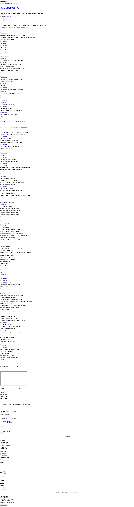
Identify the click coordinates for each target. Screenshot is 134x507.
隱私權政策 (73, 492)
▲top (1, 424)
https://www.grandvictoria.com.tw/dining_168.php (13, 388)
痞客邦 (7, 418)
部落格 (4, 19)
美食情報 (9, 16)
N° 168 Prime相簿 (24, 127)
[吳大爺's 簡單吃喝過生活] (0, 454)
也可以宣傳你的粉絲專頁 (3, 455)
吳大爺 (1, 412)
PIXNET (59, 492)
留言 (9, 418)
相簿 (3, 18)
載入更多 (2, 426)
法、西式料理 (9, 422)
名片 (3, 20)
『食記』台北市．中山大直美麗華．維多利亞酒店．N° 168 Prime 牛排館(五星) (24, 25)
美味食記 (8, 421)
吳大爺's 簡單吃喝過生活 (9, 8)
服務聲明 (77, 492)
